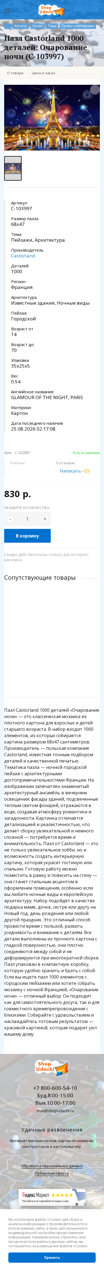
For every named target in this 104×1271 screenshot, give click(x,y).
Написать (75, 471)
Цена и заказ (43, 73)
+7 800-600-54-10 (55, 1087)
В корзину (27, 536)
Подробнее (51, 671)
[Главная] (7, 26)
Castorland (23, 255)
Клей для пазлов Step (24, 629)
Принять (52, 1257)
